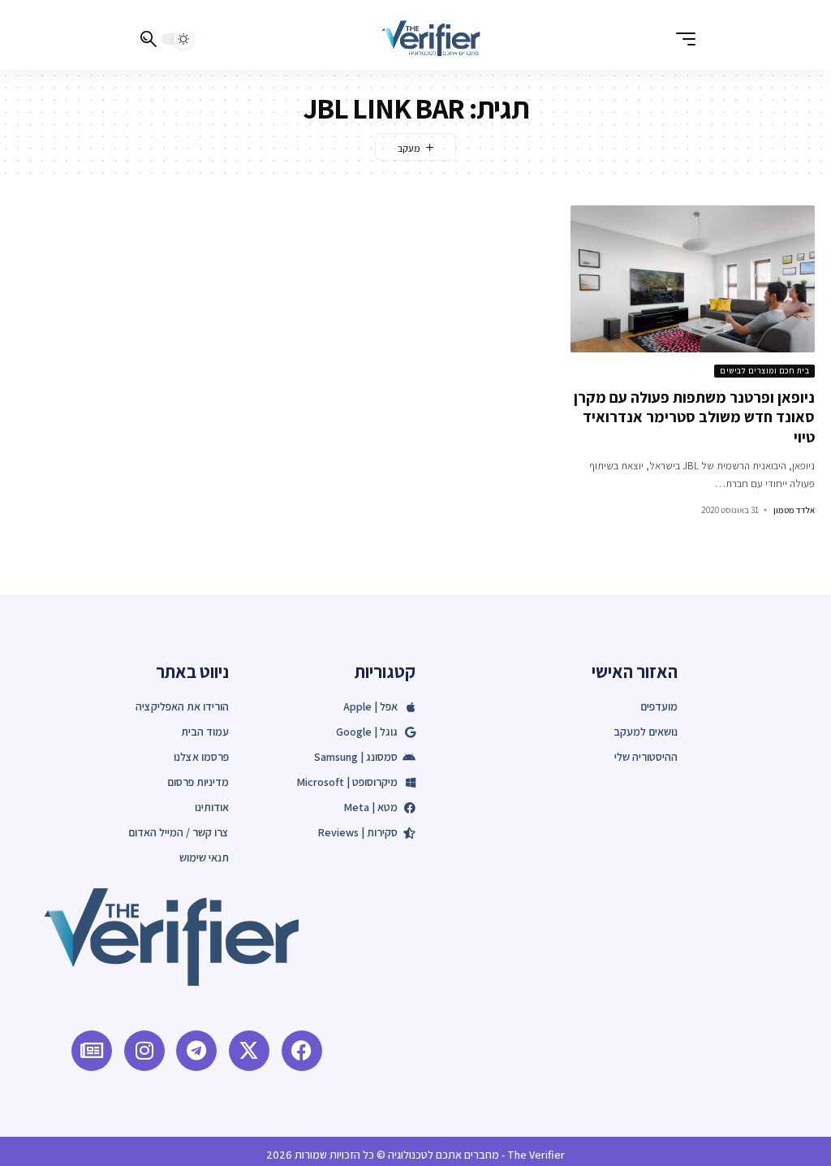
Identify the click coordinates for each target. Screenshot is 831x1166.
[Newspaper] (91, 1050)
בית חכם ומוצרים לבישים (764, 370)
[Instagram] (144, 1050)
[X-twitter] (249, 1050)
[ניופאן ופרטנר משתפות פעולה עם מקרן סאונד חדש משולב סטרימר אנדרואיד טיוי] (693, 278)
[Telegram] (196, 1050)
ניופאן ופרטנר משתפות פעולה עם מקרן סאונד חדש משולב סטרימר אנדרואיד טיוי (694, 417)
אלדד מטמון (794, 510)
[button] (681, 38)
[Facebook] (302, 1050)
